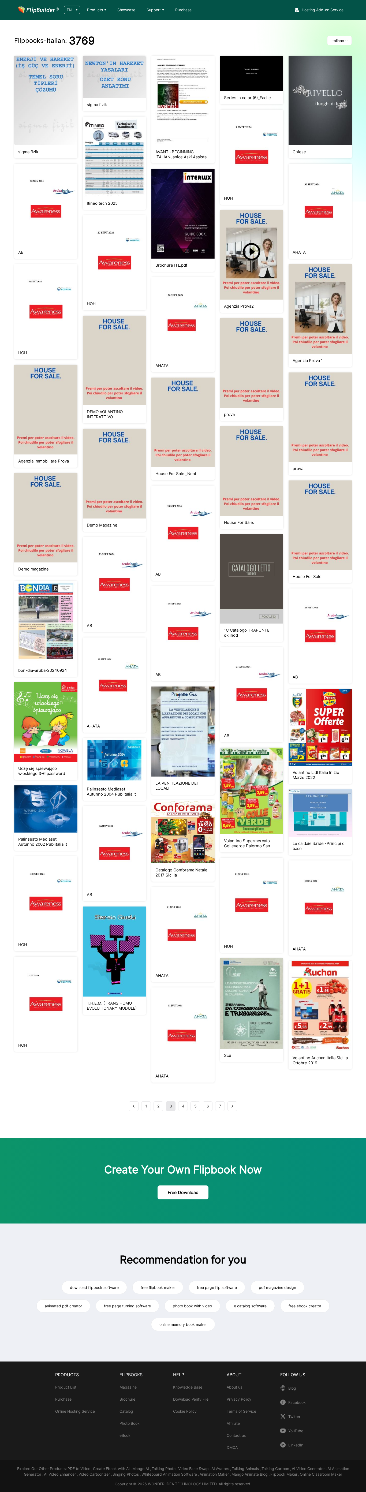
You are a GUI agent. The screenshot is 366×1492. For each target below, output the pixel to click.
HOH (228, 198)
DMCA (232, 1447)
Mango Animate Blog (250, 1474)
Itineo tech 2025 (102, 203)
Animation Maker (215, 1474)
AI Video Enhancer (60, 1474)
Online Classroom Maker (321, 1474)
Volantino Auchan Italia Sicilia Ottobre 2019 (320, 1060)
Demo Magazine (102, 525)
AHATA (299, 252)
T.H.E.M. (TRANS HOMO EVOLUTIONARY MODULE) (112, 1006)
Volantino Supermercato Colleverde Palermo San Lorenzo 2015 (247, 843)
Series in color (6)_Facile (247, 97)
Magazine (128, 1387)
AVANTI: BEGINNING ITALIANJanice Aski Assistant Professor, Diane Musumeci (182, 154)
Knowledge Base (187, 1387)
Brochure (127, 1399)
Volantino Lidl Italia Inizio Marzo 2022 (316, 775)
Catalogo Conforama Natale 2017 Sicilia (181, 872)
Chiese (299, 151)
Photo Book (129, 1423)
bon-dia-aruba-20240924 (42, 670)
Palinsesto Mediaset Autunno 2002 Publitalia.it (42, 842)
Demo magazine (33, 569)
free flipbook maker (158, 1287)
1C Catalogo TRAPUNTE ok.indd (247, 633)
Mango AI (141, 1468)
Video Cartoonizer (95, 1474)
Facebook (297, 1402)
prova (229, 414)
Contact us (236, 1435)
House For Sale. (239, 522)
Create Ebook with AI (112, 1468)
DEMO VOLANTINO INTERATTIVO (105, 414)
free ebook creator (305, 1306)
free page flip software (217, 1287)
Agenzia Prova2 (239, 306)
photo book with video (192, 1306)
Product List (65, 1387)
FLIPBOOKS (131, 1374)
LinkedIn (295, 1445)
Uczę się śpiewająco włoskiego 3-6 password (41, 771)
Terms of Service (241, 1411)
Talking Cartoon (276, 1468)
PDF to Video (79, 1468)
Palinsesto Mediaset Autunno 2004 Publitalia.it (111, 791)
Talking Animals (246, 1468)
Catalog (126, 1411)
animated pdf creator (63, 1306)
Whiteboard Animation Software (169, 1474)
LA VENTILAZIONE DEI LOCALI (176, 786)
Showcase (126, 10)
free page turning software (127, 1306)
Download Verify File (190, 1399)
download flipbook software (94, 1287)
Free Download (183, 1192)
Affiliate (233, 1423)
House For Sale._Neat (175, 473)
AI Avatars (220, 1468)
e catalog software (250, 1306)
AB (21, 252)
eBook (124, 1435)
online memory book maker (183, 1324)
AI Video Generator (309, 1468)
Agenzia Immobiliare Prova (43, 461)
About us (234, 1387)
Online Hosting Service (75, 1411)
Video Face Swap (194, 1468)
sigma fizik (28, 151)
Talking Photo (164, 1468)
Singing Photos (126, 1474)
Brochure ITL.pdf (171, 265)
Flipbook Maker (283, 1474)
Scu (227, 1055)
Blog (292, 1388)
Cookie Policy (185, 1411)
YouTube (295, 1431)
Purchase (183, 10)
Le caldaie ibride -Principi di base (319, 846)
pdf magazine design (277, 1287)
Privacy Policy (239, 1399)
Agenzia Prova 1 (308, 360)
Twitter (294, 1417)
